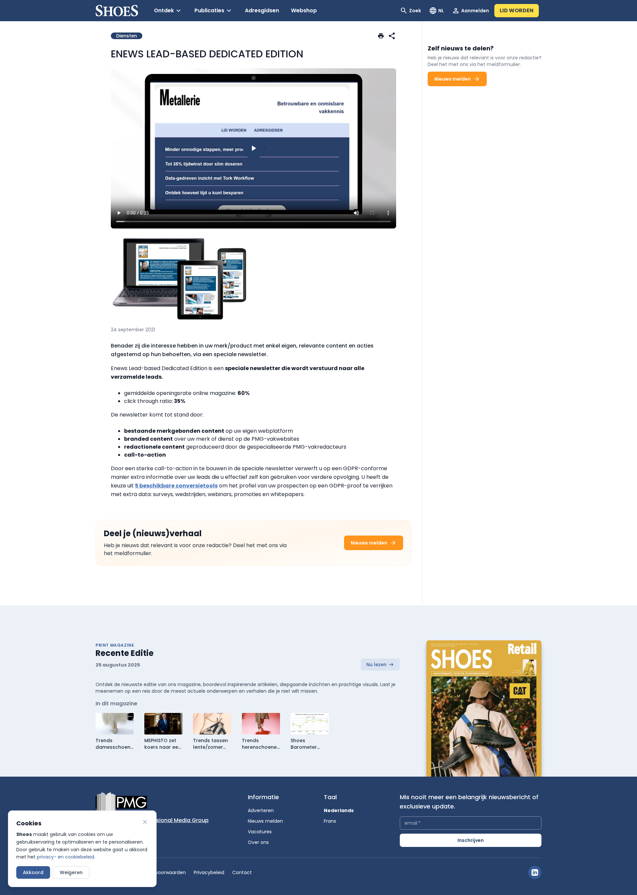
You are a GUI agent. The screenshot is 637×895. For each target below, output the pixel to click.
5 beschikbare (155, 485)
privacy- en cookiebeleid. (66, 857)
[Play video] (253, 148)
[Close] (145, 822)
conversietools (197, 485)
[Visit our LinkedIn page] (534, 872)
